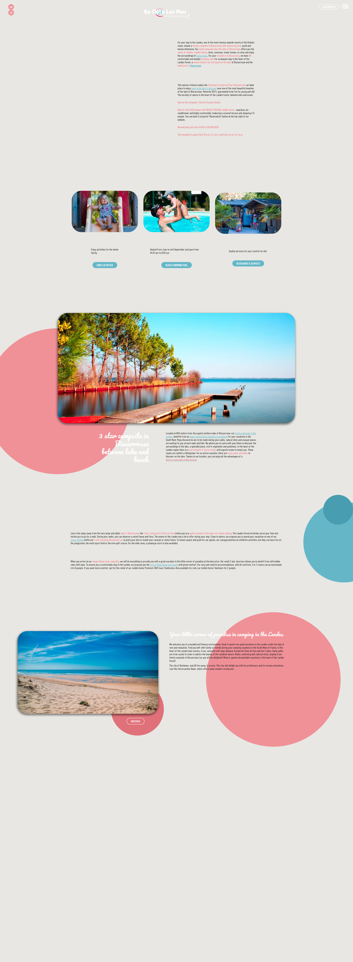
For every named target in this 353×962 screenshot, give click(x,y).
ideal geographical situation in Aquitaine (209, 436)
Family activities (105, 265)
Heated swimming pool (176, 265)
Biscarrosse (201, 55)
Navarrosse (195, 65)
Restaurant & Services (248, 263)
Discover (135, 721)
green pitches (77, 539)
